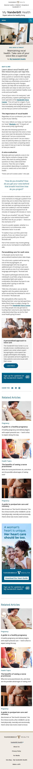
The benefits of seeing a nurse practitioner (14, 465)
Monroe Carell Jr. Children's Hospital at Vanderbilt (17, 6)
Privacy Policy (16, 751)
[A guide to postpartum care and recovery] (16, 488)
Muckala (12, 124)
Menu (4, 20)
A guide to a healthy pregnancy (15, 427)
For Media (16, 755)
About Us (16, 747)
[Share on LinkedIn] (16, 388)
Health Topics (7, 461)
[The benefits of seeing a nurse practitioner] (16, 448)
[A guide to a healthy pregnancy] (16, 411)
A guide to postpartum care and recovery (15, 505)
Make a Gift (16, 764)
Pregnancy (5, 423)
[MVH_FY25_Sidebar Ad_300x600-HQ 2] (16, 553)
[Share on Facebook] (12, 388)
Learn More (11, 366)
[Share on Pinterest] (19, 388)
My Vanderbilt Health (18, 59)
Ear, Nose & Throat (16, 47)
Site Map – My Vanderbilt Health (16, 760)
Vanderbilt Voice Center (21, 306)
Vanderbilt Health (16, 742)
